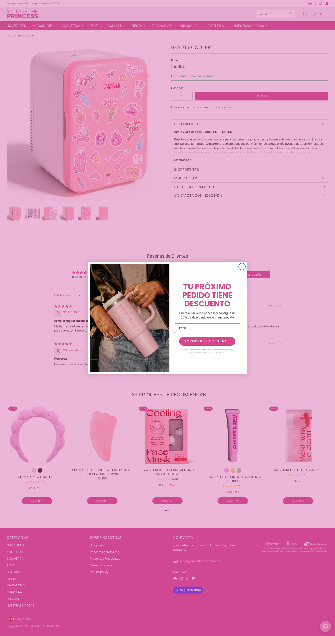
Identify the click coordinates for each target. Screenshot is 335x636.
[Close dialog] (242, 266)
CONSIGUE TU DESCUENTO (207, 341)
